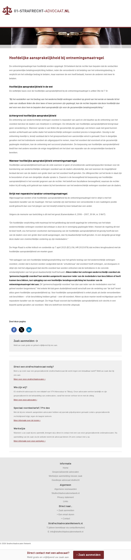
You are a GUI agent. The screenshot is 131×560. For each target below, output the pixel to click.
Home (65, 468)
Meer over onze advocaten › (25, 400)
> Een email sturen (65, 514)
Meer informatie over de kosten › (27, 420)
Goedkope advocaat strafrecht (65, 480)
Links (65, 501)
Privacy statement (65, 497)
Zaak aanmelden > (26, 341)
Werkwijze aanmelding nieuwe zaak (65, 476)
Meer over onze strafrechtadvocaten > (30, 379)
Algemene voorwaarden (65, 489)
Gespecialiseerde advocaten (65, 472)
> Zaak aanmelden (65, 510)
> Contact (65, 518)
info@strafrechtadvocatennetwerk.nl (66, 532)
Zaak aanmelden (89, 554)
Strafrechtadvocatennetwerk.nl (66, 493)
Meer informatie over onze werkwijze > (30, 441)
